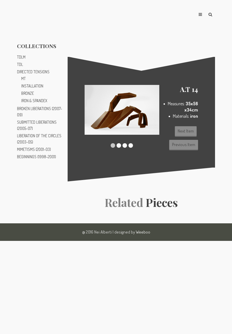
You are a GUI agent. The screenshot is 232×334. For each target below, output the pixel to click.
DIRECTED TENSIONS (33, 71)
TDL (20, 64)
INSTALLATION (32, 86)
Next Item (186, 131)
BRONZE (27, 93)
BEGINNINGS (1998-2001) (36, 156)
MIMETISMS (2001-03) (34, 149)
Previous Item (183, 144)
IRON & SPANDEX (34, 100)
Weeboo (143, 232)
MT (23, 78)
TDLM (21, 57)
